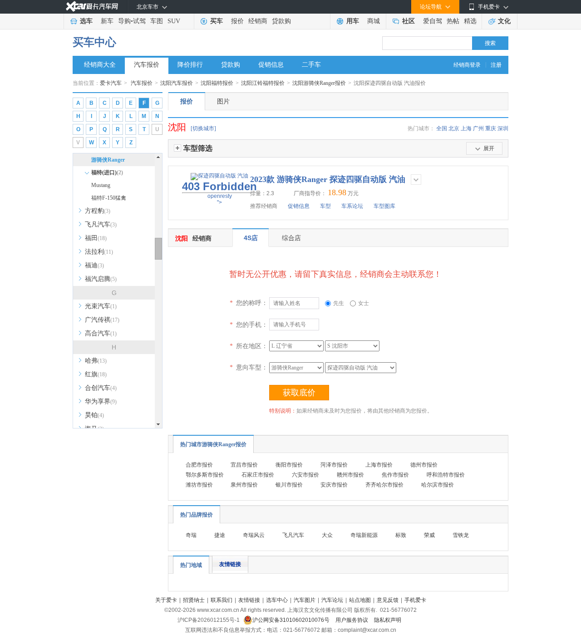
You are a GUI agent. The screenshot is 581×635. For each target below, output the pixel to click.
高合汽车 (101, 333)
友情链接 (230, 564)
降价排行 (190, 64)
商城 (373, 21)
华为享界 (101, 401)
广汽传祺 (102, 319)
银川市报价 (289, 485)
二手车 (311, 64)
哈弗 (96, 360)
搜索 (490, 43)
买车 (216, 21)
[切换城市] (203, 128)
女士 (363, 303)
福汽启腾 (101, 279)
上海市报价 (379, 465)
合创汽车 (101, 387)
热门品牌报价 (196, 515)
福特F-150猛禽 (108, 198)
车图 (156, 21)
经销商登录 (467, 65)
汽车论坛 (332, 600)
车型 (325, 206)
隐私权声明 (387, 620)
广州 (478, 128)
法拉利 (99, 251)
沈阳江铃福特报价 (263, 83)
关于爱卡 (166, 600)
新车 (107, 21)
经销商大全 (100, 64)
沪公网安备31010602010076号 (291, 620)
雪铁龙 (461, 535)
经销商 (257, 21)
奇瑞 (191, 535)
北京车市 (147, 7)
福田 (96, 238)
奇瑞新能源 (364, 535)
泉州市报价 (244, 485)
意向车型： (249, 367)
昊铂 (94, 415)
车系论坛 (352, 206)
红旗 (96, 374)
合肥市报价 (199, 465)
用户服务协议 (352, 620)
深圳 (502, 128)
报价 (237, 21)
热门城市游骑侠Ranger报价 (213, 444)
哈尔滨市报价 (437, 485)
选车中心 (277, 600)
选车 (86, 21)
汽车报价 (146, 64)
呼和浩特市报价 (446, 475)
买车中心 (94, 42)
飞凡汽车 (101, 224)
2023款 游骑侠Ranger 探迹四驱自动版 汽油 (327, 179)
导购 (124, 21)
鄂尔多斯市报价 (205, 475)
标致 (400, 535)
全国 (441, 128)
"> (219, 193)
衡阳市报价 (289, 465)
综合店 (291, 237)
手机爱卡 (415, 600)
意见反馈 (388, 600)
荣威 (429, 535)
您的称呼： (249, 302)
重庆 (490, 128)
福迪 (94, 265)
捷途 (219, 535)
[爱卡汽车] (92, 6)
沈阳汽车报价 (176, 83)
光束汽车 (101, 306)
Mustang (100, 185)
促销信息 (271, 64)
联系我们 (221, 600)
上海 (466, 128)
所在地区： (249, 345)
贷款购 (281, 21)
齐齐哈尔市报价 (384, 485)
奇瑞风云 (254, 535)
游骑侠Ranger (108, 160)
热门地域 (191, 565)
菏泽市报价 (334, 465)
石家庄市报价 (257, 475)
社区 (408, 21)
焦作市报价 (395, 475)
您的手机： (249, 324)
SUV (173, 21)
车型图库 (384, 206)
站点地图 (360, 600)
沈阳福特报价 (217, 83)
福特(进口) (107, 172)
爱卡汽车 (111, 83)
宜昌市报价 (244, 465)
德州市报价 (424, 465)
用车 (352, 21)
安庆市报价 (334, 485)
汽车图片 (304, 600)
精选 (470, 21)
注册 (496, 65)
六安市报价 (305, 475)
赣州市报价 (350, 475)
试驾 (139, 21)
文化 (504, 21)
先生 (338, 303)
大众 (327, 535)
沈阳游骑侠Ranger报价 (319, 83)
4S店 (251, 237)
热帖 (453, 21)
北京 (453, 128)
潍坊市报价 (199, 485)
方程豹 (97, 210)
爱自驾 (432, 21)
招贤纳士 (194, 600)
